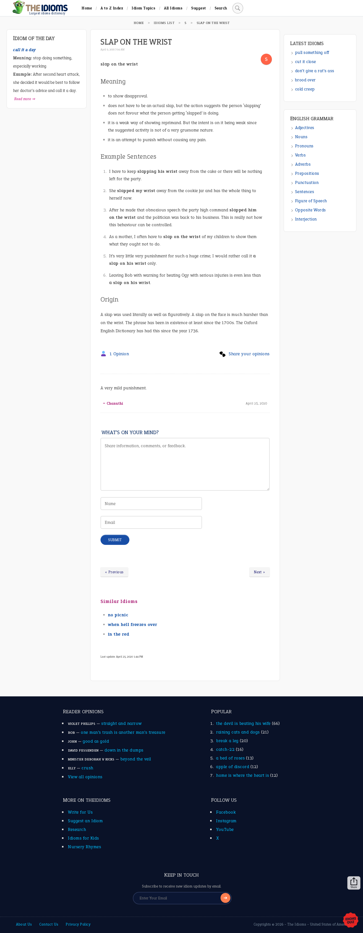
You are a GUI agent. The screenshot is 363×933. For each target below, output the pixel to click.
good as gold (96, 741)
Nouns (301, 137)
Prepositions (307, 173)
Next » (259, 572)
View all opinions (85, 777)
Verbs (300, 155)
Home (86, 8)
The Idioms (296, 924)
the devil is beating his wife (243, 723)
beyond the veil (135, 759)
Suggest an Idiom (85, 821)
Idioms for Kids (83, 838)
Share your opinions (249, 354)
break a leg (227, 741)
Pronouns (304, 146)
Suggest (198, 8)
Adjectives (304, 128)
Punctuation (307, 182)
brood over (305, 80)
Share (354, 887)
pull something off (312, 52)
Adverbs (303, 164)
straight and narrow (121, 723)
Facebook (226, 812)
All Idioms (173, 8)
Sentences (304, 192)
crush (87, 768)
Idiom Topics (143, 8)
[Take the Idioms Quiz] (350, 920)
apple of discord (232, 767)
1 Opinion (119, 354)
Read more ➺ (24, 98)
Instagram (226, 821)
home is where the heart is (242, 775)
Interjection (306, 219)
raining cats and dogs (238, 732)
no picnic (118, 615)
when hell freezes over (132, 624)
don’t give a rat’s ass (314, 71)
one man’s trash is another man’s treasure (123, 732)
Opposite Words (310, 210)
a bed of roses (230, 758)
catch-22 (225, 749)
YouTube (225, 829)
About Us (24, 924)
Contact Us (48, 924)
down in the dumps (123, 750)
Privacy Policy (78, 924)
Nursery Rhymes (84, 847)
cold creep (305, 89)
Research (77, 829)
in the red (118, 634)
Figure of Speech (311, 201)
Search (221, 8)
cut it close (305, 62)
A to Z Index (112, 8)
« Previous (114, 572)
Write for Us (80, 812)
